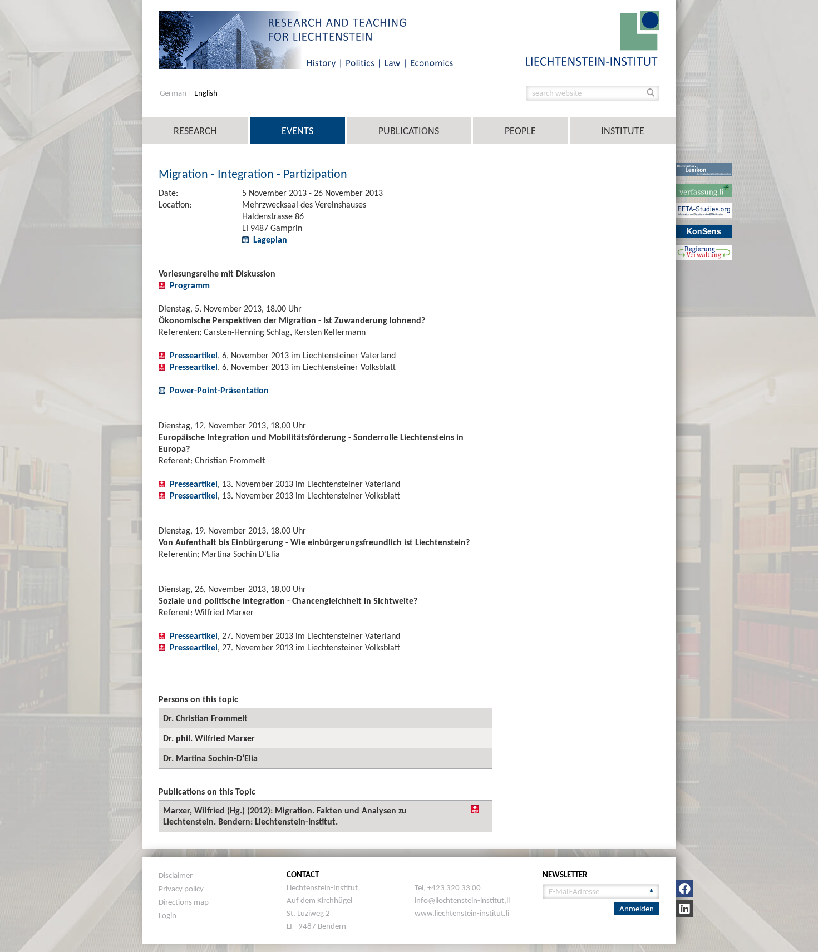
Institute (622, 131)
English (206, 93)
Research (195, 131)
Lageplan (270, 239)
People (520, 131)
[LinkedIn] (684, 908)
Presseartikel (194, 355)
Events (297, 131)
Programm (190, 285)
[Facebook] (684, 888)
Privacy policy (181, 889)
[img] (475, 809)
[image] (592, 37)
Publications (408, 131)
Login (167, 915)
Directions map (184, 902)
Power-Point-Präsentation (219, 390)
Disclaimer (176, 875)
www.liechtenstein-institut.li (462, 913)
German (174, 93)
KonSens (704, 230)
